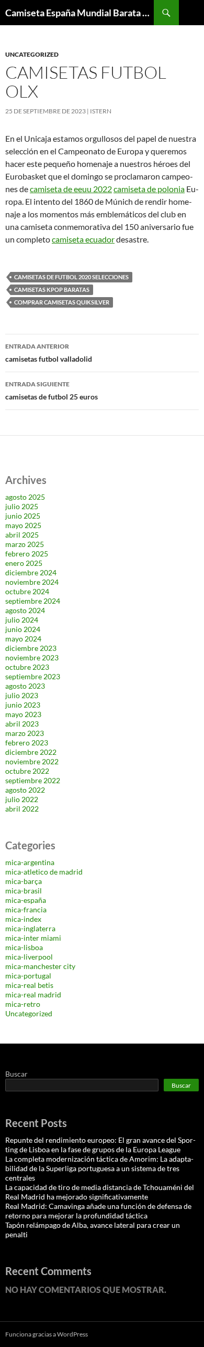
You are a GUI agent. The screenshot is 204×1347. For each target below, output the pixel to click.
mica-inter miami (33, 937)
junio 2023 (22, 704)
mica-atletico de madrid (44, 871)
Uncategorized (32, 54)
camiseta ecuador (83, 239)
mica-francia (26, 909)
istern (100, 111)
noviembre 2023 (32, 657)
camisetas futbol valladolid (48, 352)
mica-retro (22, 1003)
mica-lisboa (24, 947)
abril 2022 (22, 808)
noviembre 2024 (32, 581)
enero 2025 (23, 563)
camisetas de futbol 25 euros (51, 390)
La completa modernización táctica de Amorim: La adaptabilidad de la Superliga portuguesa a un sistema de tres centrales (99, 1168)
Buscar (16, 1073)
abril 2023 (22, 723)
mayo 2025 (23, 525)
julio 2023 (21, 695)
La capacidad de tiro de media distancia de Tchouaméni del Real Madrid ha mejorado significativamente (99, 1192)
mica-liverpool (29, 956)
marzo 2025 (24, 544)
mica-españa (25, 900)
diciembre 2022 (30, 752)
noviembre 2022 (32, 761)
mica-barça (23, 881)
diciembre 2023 (30, 648)
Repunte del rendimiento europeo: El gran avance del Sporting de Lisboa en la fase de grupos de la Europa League (100, 1144)
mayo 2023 (23, 714)
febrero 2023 (26, 742)
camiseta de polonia (149, 189)
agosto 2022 (25, 789)
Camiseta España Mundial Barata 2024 (79, 12)
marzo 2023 (24, 733)
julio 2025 (21, 506)
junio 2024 (22, 629)
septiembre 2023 (32, 676)
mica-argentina (29, 862)
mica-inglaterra (30, 928)
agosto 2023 (25, 685)
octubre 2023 (27, 666)
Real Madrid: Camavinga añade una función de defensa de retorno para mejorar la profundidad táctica (98, 1211)
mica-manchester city (40, 966)
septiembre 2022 (32, 780)
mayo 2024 (23, 638)
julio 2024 (21, 619)
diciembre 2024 (30, 572)
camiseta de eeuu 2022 (71, 189)
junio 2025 (22, 515)
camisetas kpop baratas (51, 289)
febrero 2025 (26, 553)
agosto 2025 (25, 496)
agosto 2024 (25, 610)
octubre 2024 (27, 591)
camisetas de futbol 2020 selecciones (71, 276)
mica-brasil (23, 890)
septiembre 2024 (32, 600)
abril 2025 (22, 534)
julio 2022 (21, 799)
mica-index (23, 918)
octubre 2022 (27, 770)
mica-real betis (29, 985)
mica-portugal (28, 975)
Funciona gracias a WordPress (46, 1334)
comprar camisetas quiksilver (61, 302)
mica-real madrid (33, 994)
